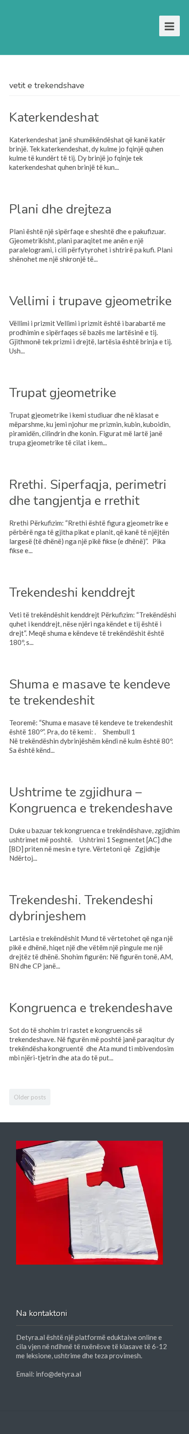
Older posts (30, 1097)
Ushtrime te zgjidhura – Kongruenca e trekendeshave (90, 800)
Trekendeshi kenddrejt (72, 592)
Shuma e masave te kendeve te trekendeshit (89, 692)
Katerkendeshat (54, 117)
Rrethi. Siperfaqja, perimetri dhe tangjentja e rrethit (88, 493)
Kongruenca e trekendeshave (90, 1008)
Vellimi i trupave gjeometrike (90, 301)
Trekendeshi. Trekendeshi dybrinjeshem (81, 908)
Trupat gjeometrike (62, 393)
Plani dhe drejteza (60, 209)
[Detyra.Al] (44, 24)
